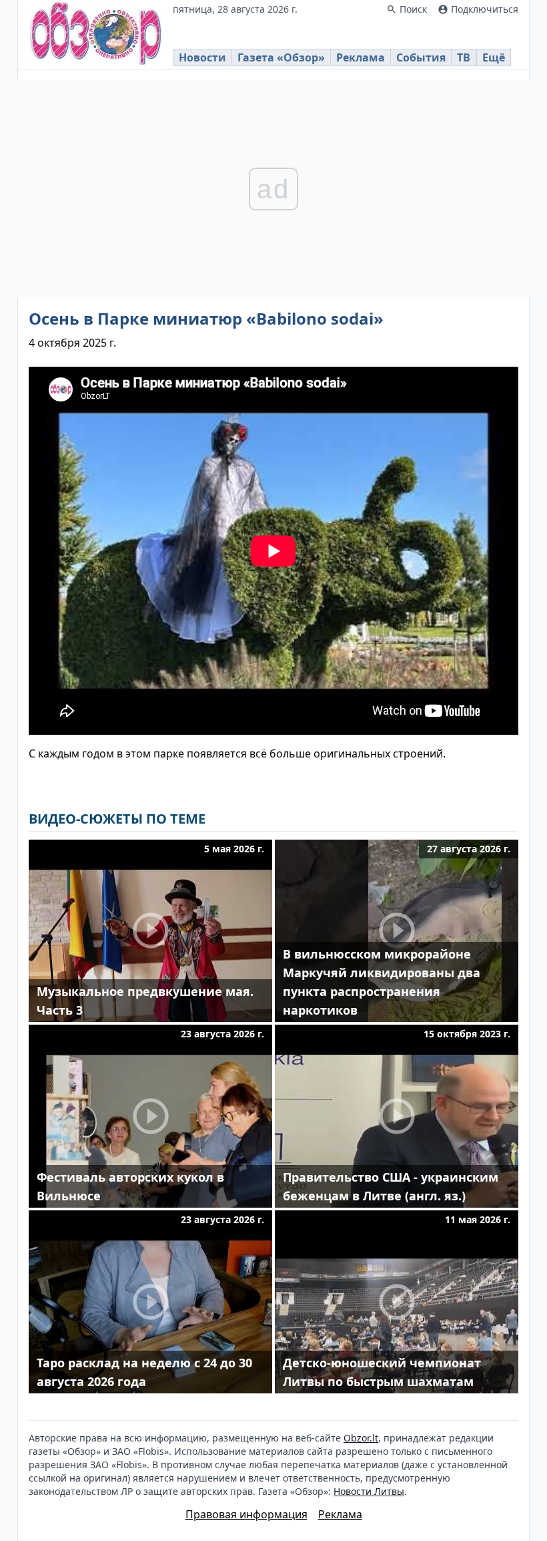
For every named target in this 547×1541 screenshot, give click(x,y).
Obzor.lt (361, 1437)
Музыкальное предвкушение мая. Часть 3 (145, 1000)
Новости (202, 57)
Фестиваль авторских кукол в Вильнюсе (130, 1186)
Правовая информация (246, 1514)
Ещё (493, 57)
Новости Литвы (369, 1491)
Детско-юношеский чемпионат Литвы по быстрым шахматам (382, 1372)
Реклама (360, 57)
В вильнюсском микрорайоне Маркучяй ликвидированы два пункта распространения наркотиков (381, 982)
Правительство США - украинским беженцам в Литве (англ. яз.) (390, 1186)
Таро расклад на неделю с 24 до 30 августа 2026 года (144, 1372)
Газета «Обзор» (281, 57)
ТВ (463, 57)
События (421, 57)
